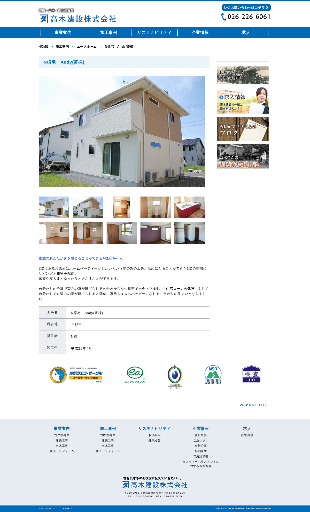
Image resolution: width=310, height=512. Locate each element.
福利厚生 (201, 451)
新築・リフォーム (62, 451)
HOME (44, 46)
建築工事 (62, 440)
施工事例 (108, 32)
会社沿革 (201, 445)
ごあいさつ (201, 440)
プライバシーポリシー (47, 508)
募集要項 (247, 435)
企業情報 (200, 32)
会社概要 (201, 435)
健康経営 (154, 440)
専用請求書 (201, 456)
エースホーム (87, 46)
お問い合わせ (68, 508)
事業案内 (63, 32)
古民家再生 (62, 435)
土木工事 (62, 445)
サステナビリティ (154, 32)
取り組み (154, 435)
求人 (247, 428)
